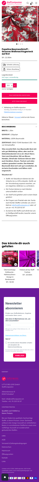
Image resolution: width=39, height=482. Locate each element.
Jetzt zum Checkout (19, 101)
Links (4, 461)
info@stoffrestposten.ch (21, 205)
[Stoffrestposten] (12, 3)
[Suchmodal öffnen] (28, 3)
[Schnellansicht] (15, 264)
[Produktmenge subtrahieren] (15, 85)
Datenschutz (6, 447)
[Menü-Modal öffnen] (36, 3)
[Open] (5, 477)
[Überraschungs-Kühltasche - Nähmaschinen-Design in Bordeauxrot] (10, 259)
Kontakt (5, 458)
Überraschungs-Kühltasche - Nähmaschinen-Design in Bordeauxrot (10, 274)
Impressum (6, 451)
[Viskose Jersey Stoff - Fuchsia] (27, 259)
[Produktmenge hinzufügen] (4, 85)
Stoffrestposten (19, 468)
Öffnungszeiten (7, 454)
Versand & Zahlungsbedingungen (14, 443)
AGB (3, 440)
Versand (17, 117)
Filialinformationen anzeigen (13, 112)
